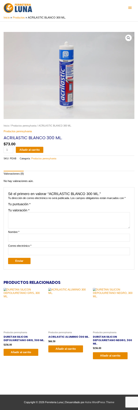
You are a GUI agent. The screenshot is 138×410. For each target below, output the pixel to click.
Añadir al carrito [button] (21, 352)
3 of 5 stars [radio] (41, 205)
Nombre (13, 232)
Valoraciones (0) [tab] (14, 173)
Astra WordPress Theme (99, 402)
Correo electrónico (19, 245)
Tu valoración (18, 210)
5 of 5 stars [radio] (49, 205)
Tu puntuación (19, 204)
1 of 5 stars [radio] (33, 205)
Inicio (6, 125)
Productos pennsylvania (23, 125)
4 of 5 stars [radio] (45, 205)
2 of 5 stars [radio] (37, 205)
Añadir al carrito (29, 149)
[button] (128, 38)
